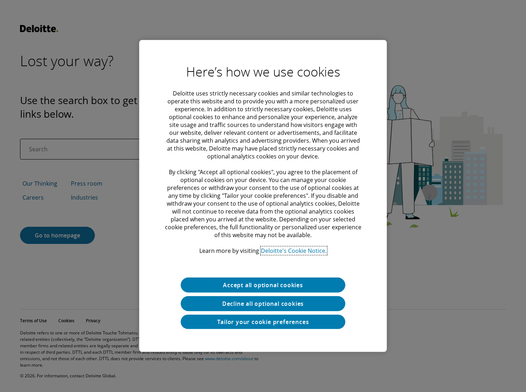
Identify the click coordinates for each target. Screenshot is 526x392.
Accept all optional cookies (263, 285)
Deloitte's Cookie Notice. (294, 251)
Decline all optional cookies (263, 304)
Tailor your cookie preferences (263, 322)
